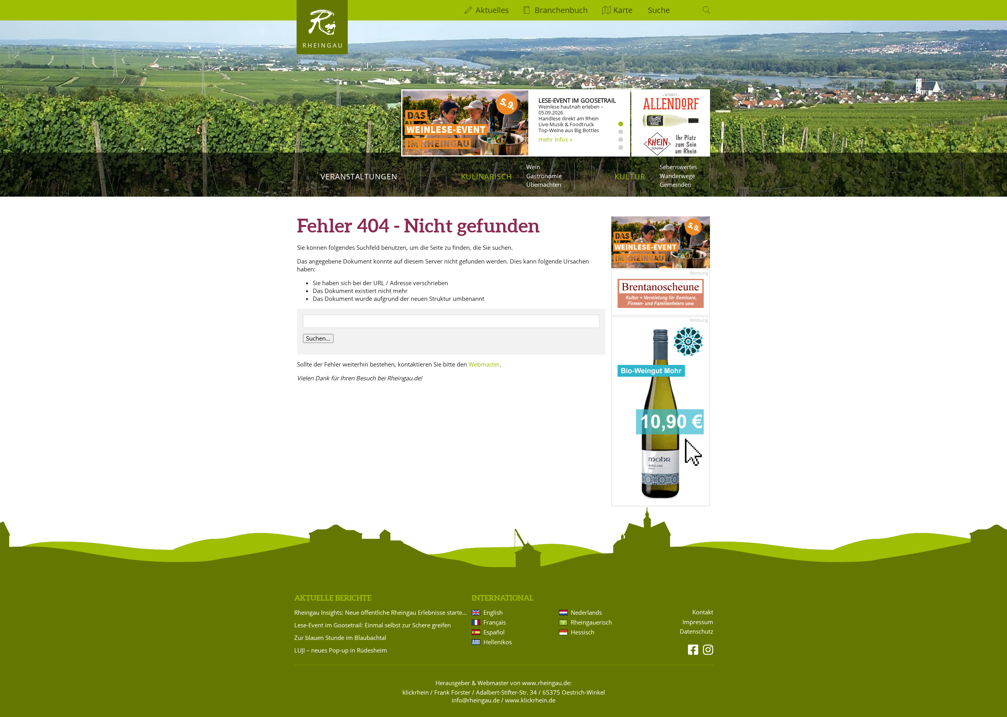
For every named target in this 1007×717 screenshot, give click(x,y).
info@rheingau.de (476, 700)
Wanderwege (677, 176)
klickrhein (415, 692)
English (493, 612)
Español (494, 632)
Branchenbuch (561, 10)
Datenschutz (696, 631)
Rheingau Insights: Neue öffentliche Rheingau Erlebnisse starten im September (381, 612)
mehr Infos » (555, 139)
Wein (533, 167)
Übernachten (543, 184)
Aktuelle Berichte (332, 598)
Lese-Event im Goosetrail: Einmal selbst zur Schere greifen (372, 625)
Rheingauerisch (591, 622)
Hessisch (582, 632)
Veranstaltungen (359, 176)
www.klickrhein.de (530, 700)
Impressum (697, 622)
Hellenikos (497, 642)
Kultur (630, 176)
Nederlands (586, 612)
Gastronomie (544, 176)
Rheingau (323, 45)
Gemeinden (675, 184)
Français (494, 622)
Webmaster (484, 364)
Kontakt (702, 612)
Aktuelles (492, 10)
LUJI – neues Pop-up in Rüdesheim (340, 650)
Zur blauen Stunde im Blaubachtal (340, 637)
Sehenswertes (678, 167)
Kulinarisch (486, 176)
